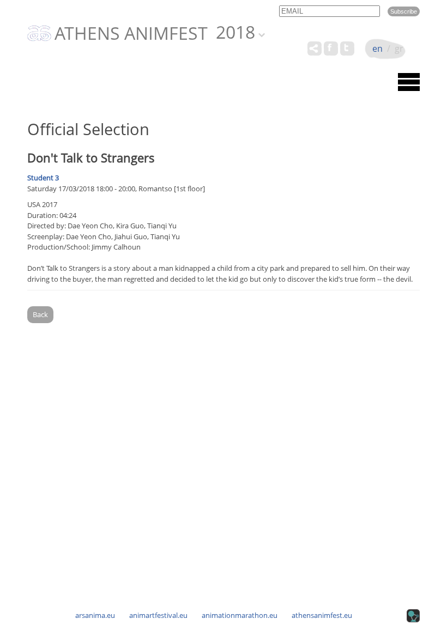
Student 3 (43, 178)
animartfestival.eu (158, 615)
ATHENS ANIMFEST (131, 34)
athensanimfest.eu (322, 615)
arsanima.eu (95, 615)
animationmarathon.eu (239, 615)
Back (40, 314)
